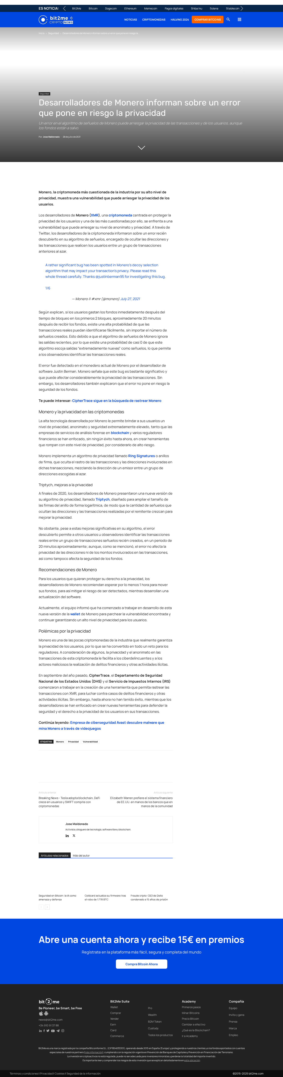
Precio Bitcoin (190, 1018)
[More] (105, 178)
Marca (233, 1028)
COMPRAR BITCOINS (207, 19)
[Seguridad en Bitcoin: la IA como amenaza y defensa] (60, 877)
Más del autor (81, 855)
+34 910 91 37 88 (49, 1025)
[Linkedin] (69, 178)
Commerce (117, 1036)
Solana (214, 8)
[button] (228, 20)
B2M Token (155, 1021)
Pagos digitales (174, 8)
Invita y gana (236, 1015)
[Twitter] (51, 178)
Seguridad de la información (83, 1073)
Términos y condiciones (24, 1073)
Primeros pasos (191, 1007)
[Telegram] (96, 178)
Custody (153, 1028)
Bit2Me (76, 8)
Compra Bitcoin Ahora (142, 964)
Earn (113, 1024)
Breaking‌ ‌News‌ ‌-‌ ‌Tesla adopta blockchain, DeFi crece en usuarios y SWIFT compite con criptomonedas (69, 802)
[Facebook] (42, 178)
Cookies (59, 1073)
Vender (114, 1018)
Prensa (233, 1021)
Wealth (152, 1015)
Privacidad (73, 741)
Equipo (233, 1008)
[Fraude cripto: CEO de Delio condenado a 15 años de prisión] (152, 877)
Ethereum (130, 8)
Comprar (115, 1013)
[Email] (87, 178)
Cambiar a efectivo (193, 1024)
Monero (60, 741)
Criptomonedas (153, 19)
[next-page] (47, 907)
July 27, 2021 (130, 298)
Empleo (233, 1035)
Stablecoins (233, 8)
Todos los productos (160, 1035)
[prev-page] (41, 907)
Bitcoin (93, 8)
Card (113, 1030)
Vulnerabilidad (90, 741)
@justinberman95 (109, 276)
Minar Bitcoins (190, 1013)
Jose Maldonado (51, 136)
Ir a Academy (190, 1036)
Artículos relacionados (54, 855)
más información (93, 1052)
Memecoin (150, 8)
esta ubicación (192, 1060)
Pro (150, 1008)
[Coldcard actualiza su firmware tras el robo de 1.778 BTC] (106, 877)
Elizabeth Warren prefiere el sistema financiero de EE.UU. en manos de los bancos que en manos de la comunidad (141, 802)
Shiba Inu (196, 8)
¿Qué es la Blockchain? (196, 1030)
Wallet (114, 1007)
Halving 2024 (180, 19)
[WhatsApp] (60, 178)
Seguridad (53, 33)
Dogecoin (111, 8)
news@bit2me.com (51, 1019)
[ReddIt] (78, 178)
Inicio (41, 33)
